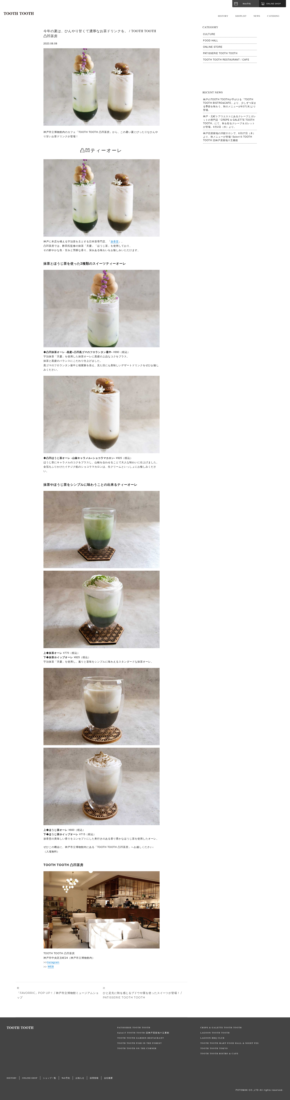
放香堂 (115, 241)
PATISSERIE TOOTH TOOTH (220, 53)
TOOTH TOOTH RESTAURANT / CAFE (226, 59)
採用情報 (94, 1078)
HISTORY (223, 15)
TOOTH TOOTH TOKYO (214, 1048)
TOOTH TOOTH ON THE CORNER (137, 1048)
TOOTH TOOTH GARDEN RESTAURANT (140, 1037)
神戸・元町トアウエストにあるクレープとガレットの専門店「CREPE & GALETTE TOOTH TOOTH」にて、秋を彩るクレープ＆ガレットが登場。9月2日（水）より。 (229, 121)
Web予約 (247, 3)
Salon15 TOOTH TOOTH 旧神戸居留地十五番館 (143, 1032)
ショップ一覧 (49, 1078)
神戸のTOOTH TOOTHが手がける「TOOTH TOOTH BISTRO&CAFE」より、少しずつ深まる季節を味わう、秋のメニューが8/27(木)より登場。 (229, 104)
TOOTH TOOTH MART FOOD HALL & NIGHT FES (229, 1043)
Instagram (53, 962)
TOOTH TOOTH (62, 1027)
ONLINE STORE (212, 46)
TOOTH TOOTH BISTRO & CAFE (219, 1053)
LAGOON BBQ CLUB (212, 1037)
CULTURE (209, 34)
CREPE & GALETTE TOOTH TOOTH (221, 1027)
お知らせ (80, 1078)
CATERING (273, 15)
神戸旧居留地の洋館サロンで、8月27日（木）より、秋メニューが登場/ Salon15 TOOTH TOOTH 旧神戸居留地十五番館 (229, 136)
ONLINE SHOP (29, 1078)
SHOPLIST (241, 15)
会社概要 (108, 1078)
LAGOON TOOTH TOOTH (215, 1032)
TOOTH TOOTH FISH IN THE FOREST (139, 1043)
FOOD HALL (210, 40)
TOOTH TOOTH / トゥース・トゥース (19, 13)
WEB (51, 966)
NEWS (257, 15)
